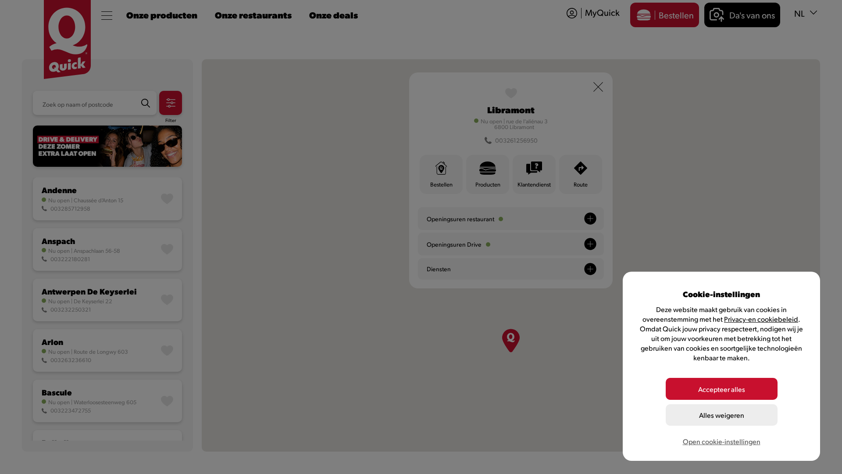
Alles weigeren (721, 415)
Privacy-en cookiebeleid (761, 318)
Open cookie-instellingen (721, 441)
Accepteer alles (721, 389)
